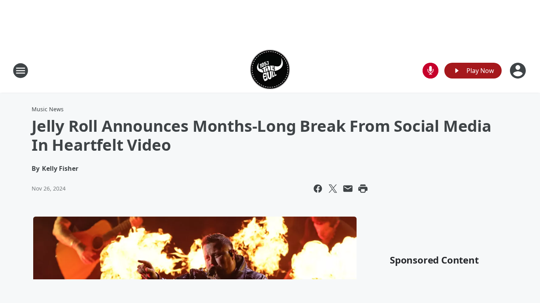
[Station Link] (270, 70)
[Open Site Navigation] (20, 71)
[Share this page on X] (332, 188)
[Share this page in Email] (347, 188)
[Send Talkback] (430, 71)
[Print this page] (362, 188)
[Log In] (518, 71)
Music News (48, 109)
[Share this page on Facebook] (317, 188)
